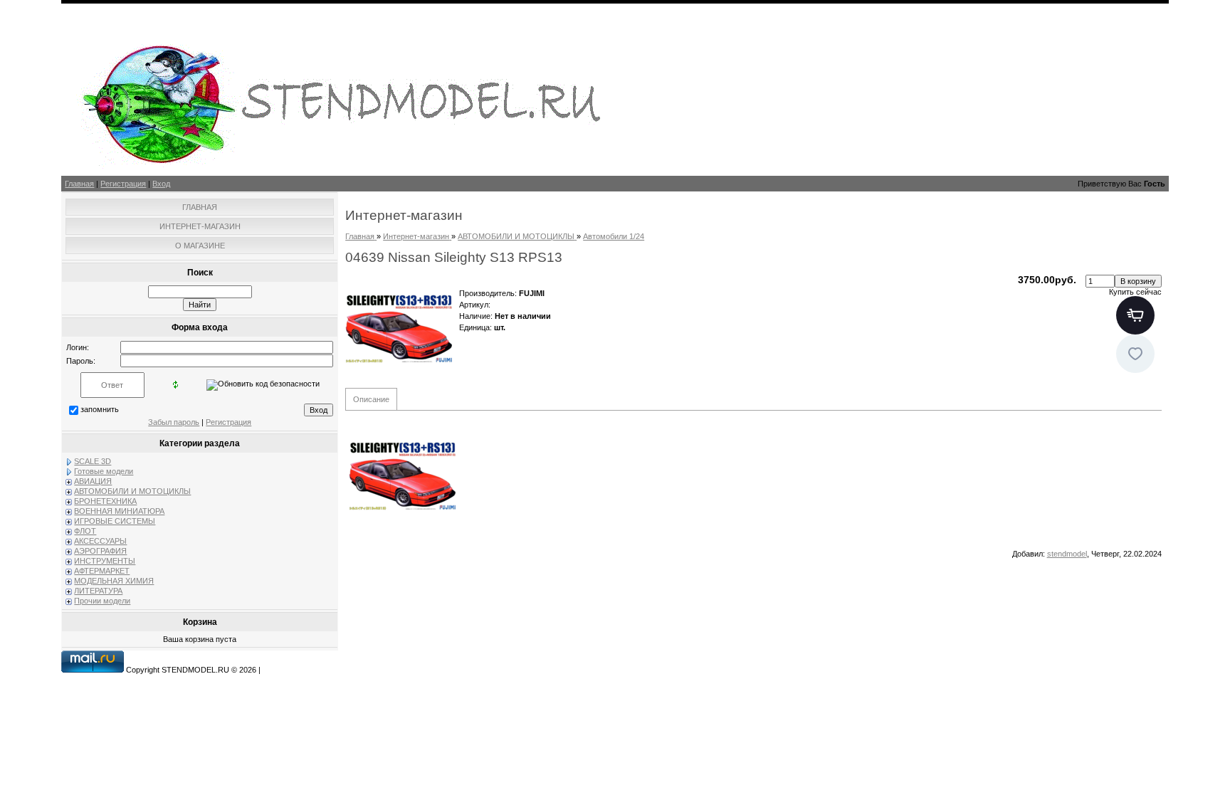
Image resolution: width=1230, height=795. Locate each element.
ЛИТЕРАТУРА (98, 590)
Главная (79, 183)
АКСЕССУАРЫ (100, 541)
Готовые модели (103, 471)
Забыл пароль (173, 422)
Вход (161, 183)
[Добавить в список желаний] (1135, 354)
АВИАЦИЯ (93, 481)
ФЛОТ (85, 531)
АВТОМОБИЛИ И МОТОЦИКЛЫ (132, 491)
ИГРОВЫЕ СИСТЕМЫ (114, 521)
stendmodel (1067, 553)
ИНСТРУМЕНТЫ (104, 561)
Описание (371, 399)
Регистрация (123, 183)
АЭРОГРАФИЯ (100, 551)
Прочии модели (102, 600)
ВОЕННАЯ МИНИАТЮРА (119, 511)
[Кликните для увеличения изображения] (398, 327)
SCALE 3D (92, 461)
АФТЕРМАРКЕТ (102, 571)
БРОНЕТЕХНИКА (105, 501)
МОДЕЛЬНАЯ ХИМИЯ (114, 580)
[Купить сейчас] (1135, 315)
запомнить (99, 409)
